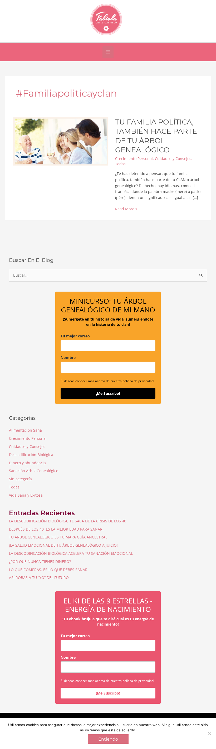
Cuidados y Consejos (173, 158)
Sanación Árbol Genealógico (33, 470)
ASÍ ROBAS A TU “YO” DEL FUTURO (39, 577)
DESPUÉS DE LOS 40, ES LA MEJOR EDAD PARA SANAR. (56, 529)
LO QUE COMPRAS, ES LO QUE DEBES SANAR (48, 569)
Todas (120, 163)
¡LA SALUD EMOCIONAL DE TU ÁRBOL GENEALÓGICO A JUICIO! (63, 545)
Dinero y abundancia (27, 462)
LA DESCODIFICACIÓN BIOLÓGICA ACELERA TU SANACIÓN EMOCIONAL (71, 553)
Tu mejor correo (75, 335)
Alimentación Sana (25, 430)
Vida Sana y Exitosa (26, 495)
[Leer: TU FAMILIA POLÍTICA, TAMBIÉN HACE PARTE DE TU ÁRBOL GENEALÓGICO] (60, 140)
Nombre (68, 357)
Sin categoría (20, 478)
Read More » (126, 209)
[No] (209, 733)
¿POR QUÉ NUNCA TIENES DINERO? (40, 561)
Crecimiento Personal (134, 158)
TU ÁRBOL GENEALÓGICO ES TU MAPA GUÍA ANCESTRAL (58, 537)
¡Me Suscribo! (108, 393)
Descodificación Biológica (31, 454)
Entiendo (108, 739)
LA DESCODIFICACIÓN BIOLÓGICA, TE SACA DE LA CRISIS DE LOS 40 (67, 520)
